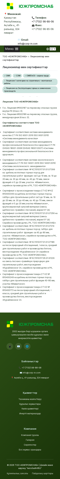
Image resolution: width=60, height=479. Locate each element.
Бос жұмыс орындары (30, 449)
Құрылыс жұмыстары (30, 404)
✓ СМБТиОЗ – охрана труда (37, 76)
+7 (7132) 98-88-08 (43, 21)
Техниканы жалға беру (30, 399)
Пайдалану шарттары (42, 473)
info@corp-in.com (28, 43)
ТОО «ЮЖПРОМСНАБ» (26, 465)
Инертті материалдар (30, 413)
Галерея (30, 440)
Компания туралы (30, 435)
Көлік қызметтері (30, 408)
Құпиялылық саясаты (17, 473)
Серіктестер (30, 445)
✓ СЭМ (17, 76)
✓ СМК (7, 76)
